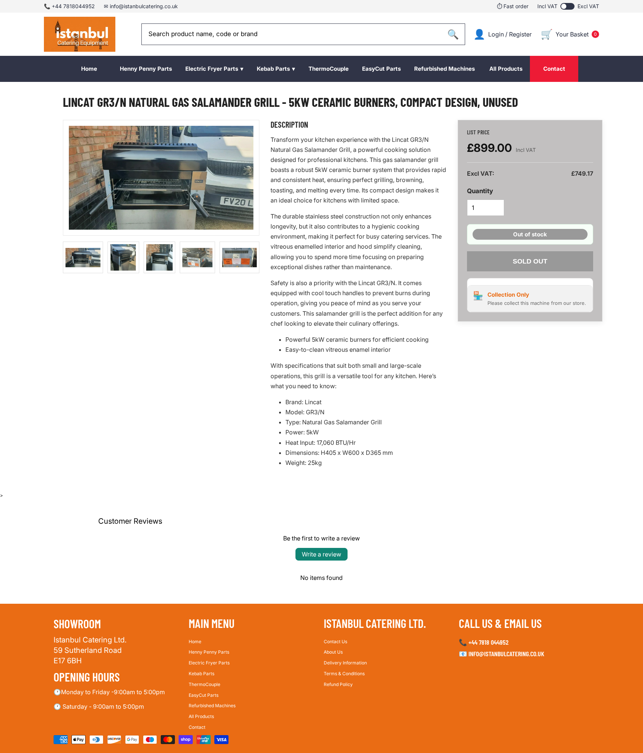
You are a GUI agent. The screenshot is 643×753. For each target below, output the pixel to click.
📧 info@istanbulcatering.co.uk (501, 654)
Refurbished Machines (212, 706)
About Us (333, 652)
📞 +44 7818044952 (69, 6)
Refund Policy (338, 684)
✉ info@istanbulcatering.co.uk (141, 6)
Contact (197, 727)
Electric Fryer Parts (209, 663)
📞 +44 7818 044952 (484, 642)
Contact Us (335, 641)
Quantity (480, 191)
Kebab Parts (201, 673)
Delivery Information (345, 663)
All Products (201, 716)
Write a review (321, 554)
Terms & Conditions (344, 673)
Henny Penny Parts (209, 652)
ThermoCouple (204, 684)
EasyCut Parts (203, 695)
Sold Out (530, 261)
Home (195, 641)
